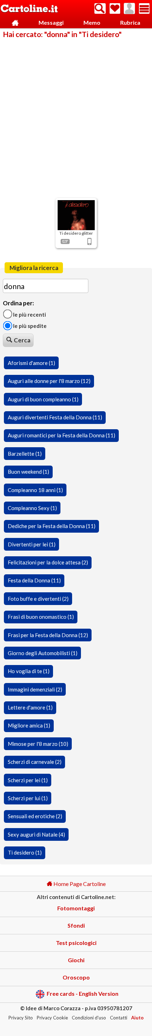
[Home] (15, 22)
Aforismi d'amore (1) (31, 363)
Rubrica (130, 22)
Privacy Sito (20, 1017)
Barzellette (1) (25, 453)
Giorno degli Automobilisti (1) (42, 653)
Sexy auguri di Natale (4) (36, 834)
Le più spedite (29, 326)
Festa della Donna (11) (34, 580)
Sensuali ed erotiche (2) (35, 816)
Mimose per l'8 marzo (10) (38, 744)
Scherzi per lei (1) (28, 780)
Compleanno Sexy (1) (32, 508)
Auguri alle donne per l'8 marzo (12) (49, 381)
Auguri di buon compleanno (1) (43, 399)
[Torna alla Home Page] (29, 9)
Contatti (118, 1017)
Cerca (22, 340)
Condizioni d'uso (89, 1017)
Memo (91, 22)
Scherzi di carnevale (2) (35, 762)
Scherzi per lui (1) (28, 798)
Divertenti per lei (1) (31, 544)
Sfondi (76, 925)
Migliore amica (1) (29, 725)
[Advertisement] (76, 117)
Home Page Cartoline (79, 883)
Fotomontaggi (76, 908)
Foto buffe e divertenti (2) (38, 598)
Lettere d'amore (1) (30, 707)
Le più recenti (29, 314)
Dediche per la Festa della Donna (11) (51, 526)
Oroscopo (76, 977)
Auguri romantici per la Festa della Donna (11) (61, 435)
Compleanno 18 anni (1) (35, 490)
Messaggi (51, 22)
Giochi (76, 960)
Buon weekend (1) (28, 471)
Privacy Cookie (52, 1017)
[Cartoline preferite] (115, 8)
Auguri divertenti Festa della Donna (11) (55, 417)
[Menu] (144, 8)
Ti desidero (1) (25, 852)
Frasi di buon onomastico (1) (41, 616)
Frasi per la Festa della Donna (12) (48, 635)
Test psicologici (76, 942)
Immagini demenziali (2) (35, 689)
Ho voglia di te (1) (28, 671)
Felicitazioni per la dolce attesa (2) (48, 562)
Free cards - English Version (82, 993)
